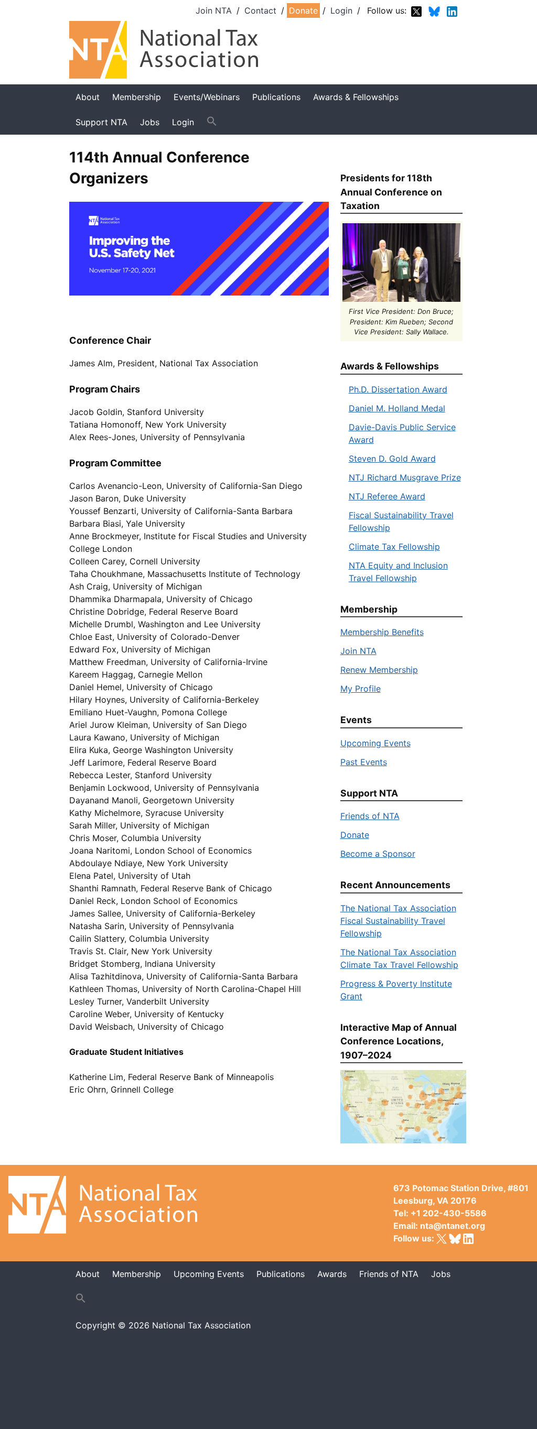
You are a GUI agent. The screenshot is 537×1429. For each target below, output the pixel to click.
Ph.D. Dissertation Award (398, 389)
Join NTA (214, 10)
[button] (211, 122)
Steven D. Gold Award (392, 458)
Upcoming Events (375, 743)
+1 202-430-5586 (449, 1213)
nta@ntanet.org (452, 1225)
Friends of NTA (370, 816)
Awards (332, 1274)
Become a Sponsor (377, 853)
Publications (276, 97)
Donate (303, 10)
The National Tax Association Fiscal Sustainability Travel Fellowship (398, 921)
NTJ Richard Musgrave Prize (405, 477)
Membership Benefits (382, 632)
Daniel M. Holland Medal (397, 408)
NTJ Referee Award (387, 496)
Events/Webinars (207, 97)
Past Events (363, 762)
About (88, 97)
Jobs (440, 1274)
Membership (136, 97)
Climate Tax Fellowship (394, 546)
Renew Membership (379, 669)
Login (341, 10)
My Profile (360, 688)
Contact (260, 10)
